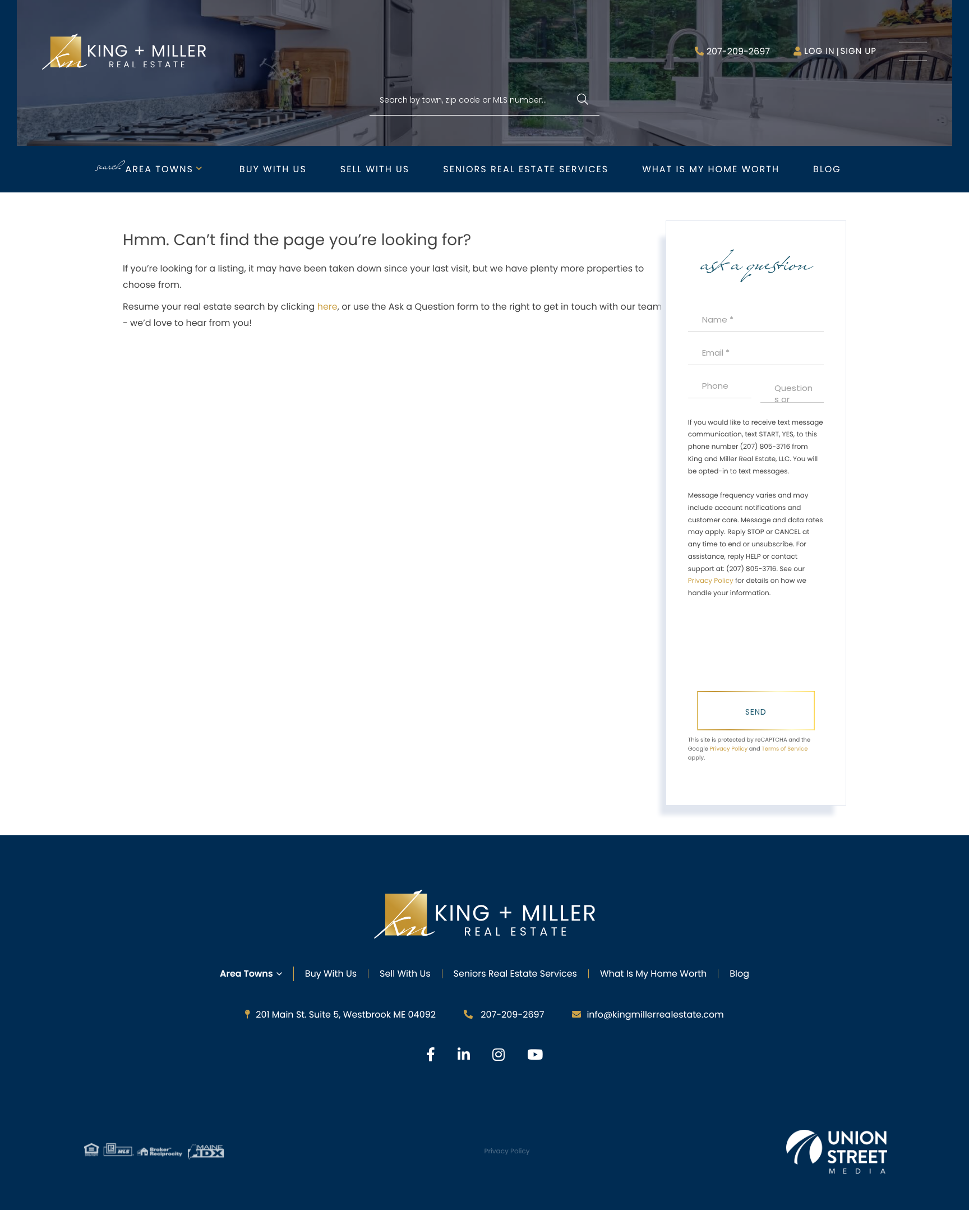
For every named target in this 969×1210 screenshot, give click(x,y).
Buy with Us (273, 169)
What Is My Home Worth (653, 973)
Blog (827, 169)
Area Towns (159, 169)
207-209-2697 (738, 51)
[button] (582, 100)
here (327, 306)
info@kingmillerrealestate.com (655, 1014)
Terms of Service (784, 748)
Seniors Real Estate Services (525, 169)
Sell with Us (374, 169)
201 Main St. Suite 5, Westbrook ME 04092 (346, 1014)
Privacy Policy (710, 581)
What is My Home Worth (710, 169)
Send (756, 711)
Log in (819, 51)
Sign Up (858, 51)
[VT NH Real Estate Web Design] (836, 1152)
